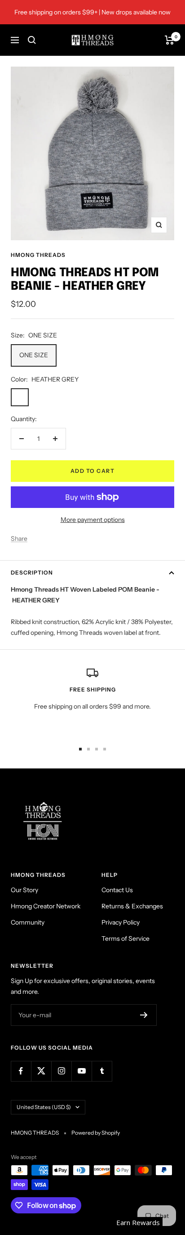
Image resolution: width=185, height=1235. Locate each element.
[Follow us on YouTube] (81, 1071)
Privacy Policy (120, 922)
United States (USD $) (44, 1107)
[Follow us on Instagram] (61, 1071)
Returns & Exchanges (132, 906)
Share (19, 538)
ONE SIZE (33, 355)
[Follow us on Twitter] (41, 1071)
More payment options (93, 520)
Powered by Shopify (95, 1132)
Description (32, 572)
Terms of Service (125, 938)
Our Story (24, 890)
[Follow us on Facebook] (21, 1071)
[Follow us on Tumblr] (102, 1071)
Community (27, 922)
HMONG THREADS (38, 254)
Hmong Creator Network (45, 906)
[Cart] (169, 40)
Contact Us (117, 890)
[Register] (144, 1015)
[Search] (32, 40)
